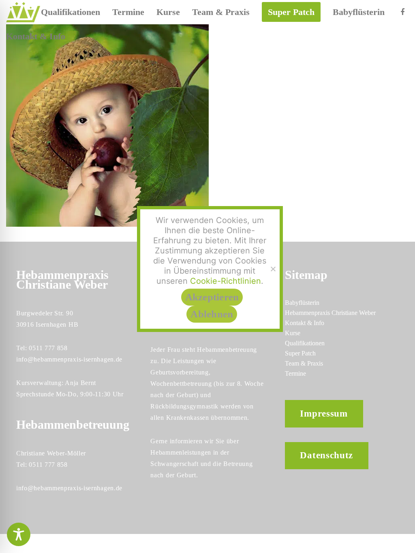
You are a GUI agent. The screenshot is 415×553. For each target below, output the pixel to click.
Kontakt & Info (304, 322)
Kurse (292, 333)
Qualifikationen (305, 343)
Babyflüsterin (302, 302)
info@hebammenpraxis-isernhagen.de (69, 359)
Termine (295, 373)
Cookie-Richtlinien (225, 281)
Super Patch (300, 353)
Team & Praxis (304, 363)
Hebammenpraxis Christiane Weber (330, 312)
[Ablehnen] (273, 269)
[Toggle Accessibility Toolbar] (18, 534)
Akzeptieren (212, 296)
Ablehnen (211, 313)
